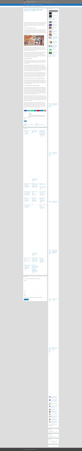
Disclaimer (32, 4)
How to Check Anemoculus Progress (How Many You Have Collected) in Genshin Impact (34, 270)
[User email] (24, 118)
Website (25, 295)
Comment (25, 280)
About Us (36, 4)
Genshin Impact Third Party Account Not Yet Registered (27, 268)
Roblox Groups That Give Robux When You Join (54, 407)
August (52, 421)
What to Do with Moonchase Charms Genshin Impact (42, 261)
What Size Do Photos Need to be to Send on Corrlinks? (54, 42)
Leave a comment (32, 11)
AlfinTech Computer (30, 1)
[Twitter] (56, 441)
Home (24, 4)
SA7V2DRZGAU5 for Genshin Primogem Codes (34, 254)
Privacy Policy (28, 4)
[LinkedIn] (53, 442)
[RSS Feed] (50, 441)
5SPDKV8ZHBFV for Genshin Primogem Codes (42, 201)
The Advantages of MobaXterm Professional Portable (54, 397)
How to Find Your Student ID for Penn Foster (54, 28)
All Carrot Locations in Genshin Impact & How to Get (43, 188)
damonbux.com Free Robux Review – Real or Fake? (55, 348)
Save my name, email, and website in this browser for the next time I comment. (33, 297)
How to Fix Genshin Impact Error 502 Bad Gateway (34, 180)
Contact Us (40, 4)
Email (25, 293)
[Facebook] (53, 441)
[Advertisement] (35, 16)
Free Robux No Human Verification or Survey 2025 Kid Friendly (54, 46)
